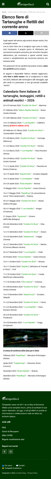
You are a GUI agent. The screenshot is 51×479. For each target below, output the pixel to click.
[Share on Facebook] (9, 33)
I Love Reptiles (28, 123)
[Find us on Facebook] (4, 451)
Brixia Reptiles (26, 184)
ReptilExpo (26, 193)
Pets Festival (27, 282)
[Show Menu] (3, 4)
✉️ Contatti (20, 465)
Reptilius (25, 266)
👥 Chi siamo (7, 465)
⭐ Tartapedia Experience (11, 468)
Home (4, 12)
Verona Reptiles (24, 188)
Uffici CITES (7, 435)
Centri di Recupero (10, 431)
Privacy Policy (32, 473)
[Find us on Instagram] (10, 451)
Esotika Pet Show (29, 105)
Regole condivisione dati (13, 439)
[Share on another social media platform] (41, 33)
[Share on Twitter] (25, 33)
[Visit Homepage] (25, 4)
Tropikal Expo (19, 363)
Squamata (22, 216)
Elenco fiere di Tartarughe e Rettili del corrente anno (26, 12)
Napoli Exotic (25, 174)
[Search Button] (47, 4)
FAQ (4, 427)
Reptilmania (29, 237)
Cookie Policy (21, 473)
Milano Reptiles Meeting (28, 110)
